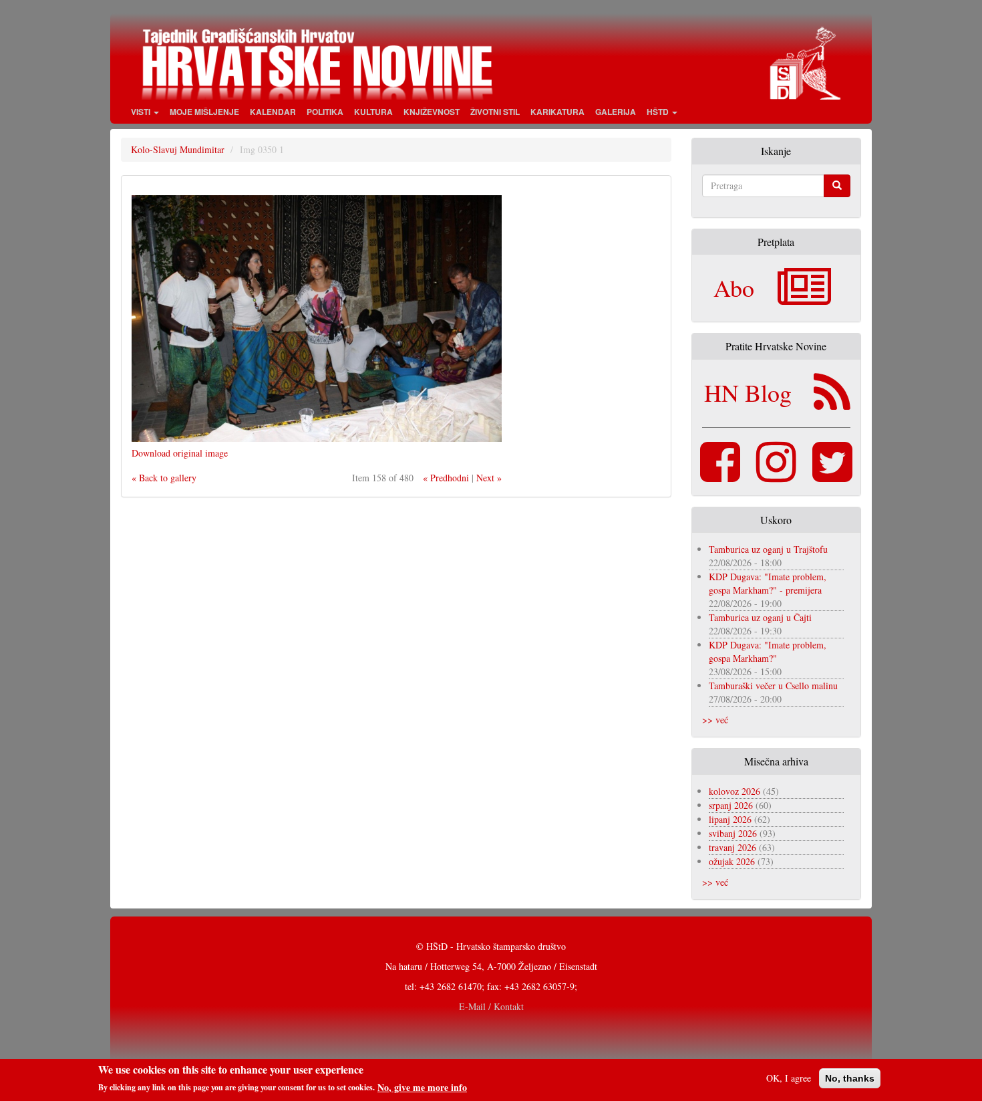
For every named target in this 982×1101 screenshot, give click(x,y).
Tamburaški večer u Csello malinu (773, 685)
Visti (141, 112)
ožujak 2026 (732, 861)
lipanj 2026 (730, 819)
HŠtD (659, 112)
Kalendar (273, 112)
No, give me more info (422, 1087)
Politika (325, 112)
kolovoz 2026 (734, 791)
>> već (715, 719)
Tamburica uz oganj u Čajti (760, 617)
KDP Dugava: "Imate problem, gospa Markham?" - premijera (767, 583)
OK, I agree (788, 1078)
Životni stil (495, 112)
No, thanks (849, 1078)
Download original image (180, 453)
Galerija (615, 112)
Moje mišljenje (204, 112)
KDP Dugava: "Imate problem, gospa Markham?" (767, 651)
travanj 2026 (732, 847)
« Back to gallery (164, 477)
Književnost (431, 112)
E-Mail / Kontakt (491, 1006)
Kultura (373, 112)
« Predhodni (446, 477)
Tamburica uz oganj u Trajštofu (768, 549)
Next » (489, 477)
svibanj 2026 (733, 833)
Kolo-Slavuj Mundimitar (177, 149)
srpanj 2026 (731, 805)
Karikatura (557, 112)
